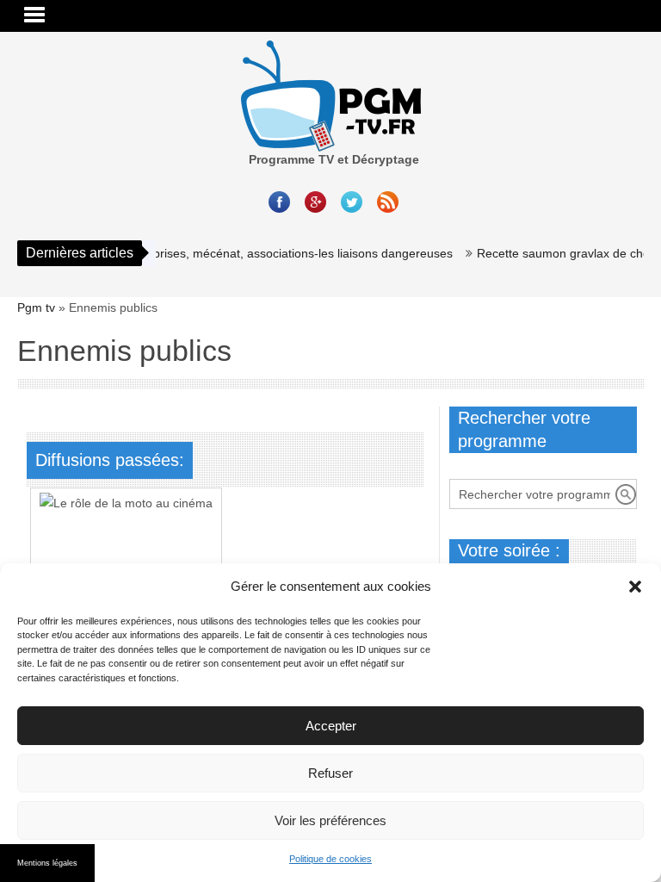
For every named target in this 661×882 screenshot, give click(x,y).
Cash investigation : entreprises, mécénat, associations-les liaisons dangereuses (226, 253)
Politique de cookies (330, 859)
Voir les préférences (330, 820)
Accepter (331, 725)
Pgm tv (36, 307)
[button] (635, 586)
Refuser (330, 773)
